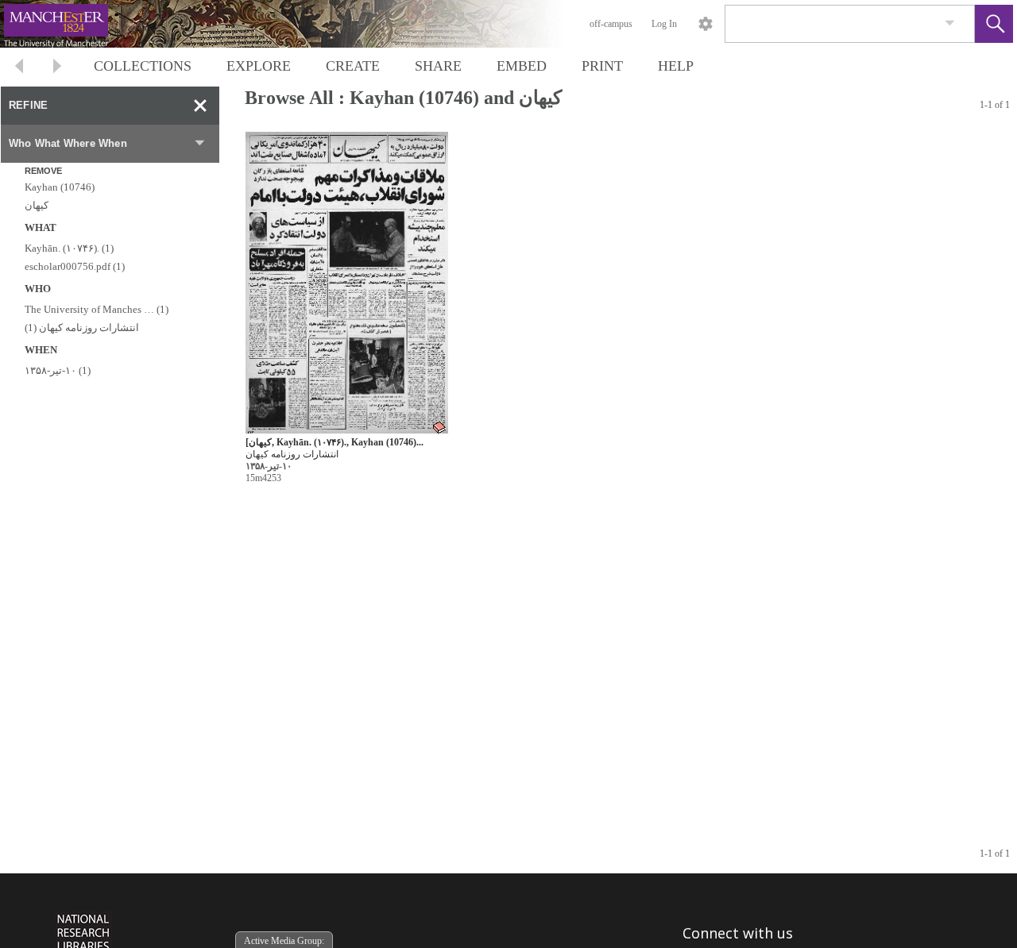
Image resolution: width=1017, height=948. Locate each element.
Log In (664, 23)
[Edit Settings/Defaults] (705, 24)
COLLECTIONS (142, 66)
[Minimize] (200, 106)
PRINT (602, 66)
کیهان (36, 205)
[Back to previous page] (19, 68)
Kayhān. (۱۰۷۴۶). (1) (69, 248)
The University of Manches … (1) (96, 309)
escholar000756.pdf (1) (75, 266)
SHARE (438, 66)
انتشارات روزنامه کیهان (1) (82, 327)
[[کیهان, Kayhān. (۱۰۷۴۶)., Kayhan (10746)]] (347, 283)
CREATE (353, 66)
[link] (950, 23)
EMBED (522, 66)
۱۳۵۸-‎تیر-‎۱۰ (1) (58, 370)
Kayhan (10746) (60, 187)
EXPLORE (258, 66)
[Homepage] (299, 24)
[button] (994, 24)
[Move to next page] (57, 68)
